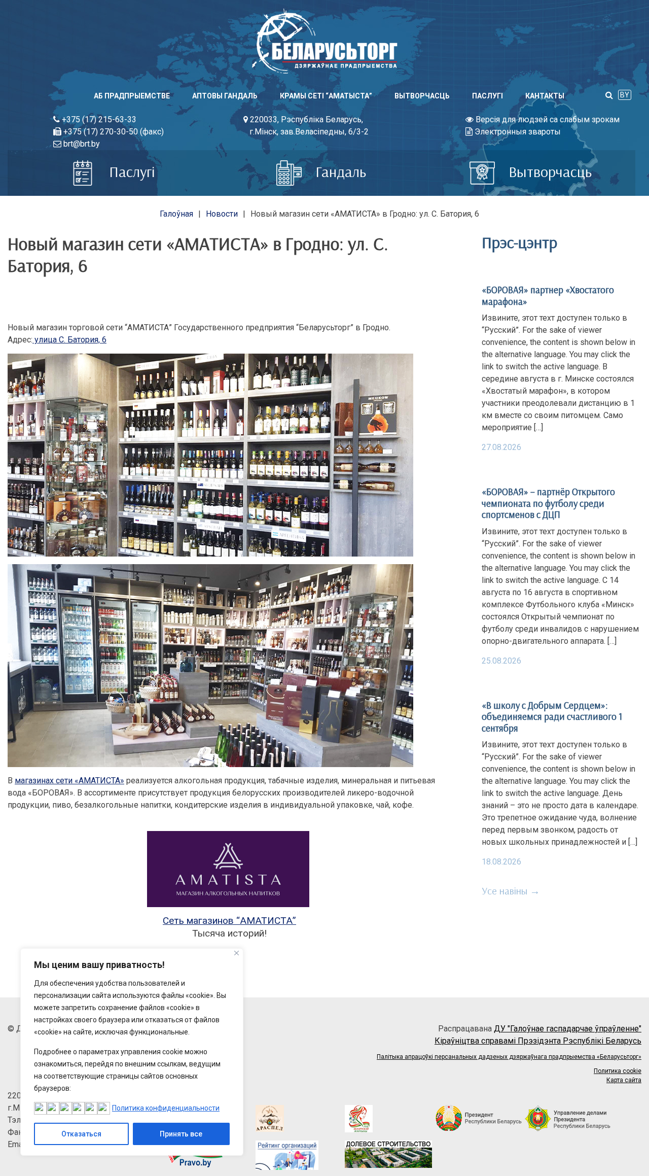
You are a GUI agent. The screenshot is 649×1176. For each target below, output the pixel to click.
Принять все (181, 1134)
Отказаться (81, 1134)
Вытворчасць (422, 96)
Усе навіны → (511, 890)
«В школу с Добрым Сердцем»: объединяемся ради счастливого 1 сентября (552, 716)
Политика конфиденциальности (166, 1108)
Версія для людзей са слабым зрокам (547, 119)
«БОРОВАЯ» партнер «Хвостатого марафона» (548, 295)
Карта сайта (623, 1080)
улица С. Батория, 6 (69, 339)
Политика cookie (617, 1071)
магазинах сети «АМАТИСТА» (69, 780)
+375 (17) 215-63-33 (98, 119)
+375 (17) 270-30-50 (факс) (112, 131)
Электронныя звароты (517, 131)
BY (624, 95)
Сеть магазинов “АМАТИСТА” (229, 920)
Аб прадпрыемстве (132, 96)
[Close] (236, 953)
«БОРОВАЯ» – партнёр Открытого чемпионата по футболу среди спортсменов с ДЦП (548, 503)
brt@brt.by (80, 144)
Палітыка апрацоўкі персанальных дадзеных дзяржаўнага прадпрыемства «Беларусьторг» (509, 1056)
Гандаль (339, 171)
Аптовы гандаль (225, 96)
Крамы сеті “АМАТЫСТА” (326, 96)
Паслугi (487, 96)
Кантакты (544, 96)
